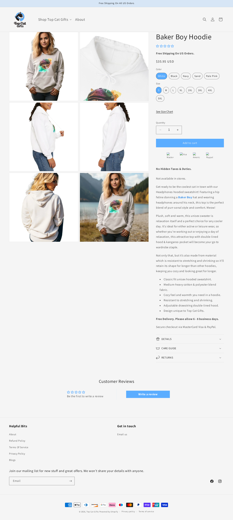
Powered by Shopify (108, 511)
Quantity (160, 122)
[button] (54, 19)
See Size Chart (164, 111)
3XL (200, 90)
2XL (190, 90)
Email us (122, 434)
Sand (197, 76)
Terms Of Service (18, 447)
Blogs (12, 460)
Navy (186, 76)
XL (181, 90)
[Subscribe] (70, 481)
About (12, 434)
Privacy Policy (17, 453)
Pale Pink (212, 76)
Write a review (147, 394)
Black (174, 76)
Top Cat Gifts (92, 511)
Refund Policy (17, 440)
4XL (210, 90)
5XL (160, 98)
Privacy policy (128, 511)
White (161, 76)
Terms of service (146, 511)
